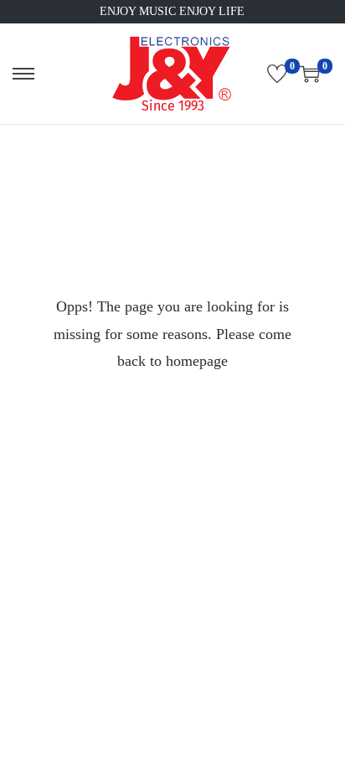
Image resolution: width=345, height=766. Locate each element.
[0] (277, 74)
